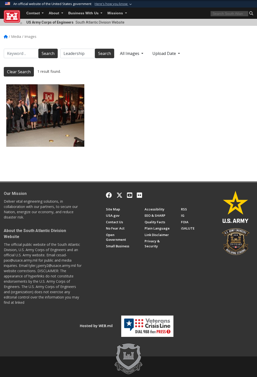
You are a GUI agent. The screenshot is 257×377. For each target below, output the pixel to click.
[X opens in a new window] (119, 195)
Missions (115, 13)
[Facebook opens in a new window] (109, 195)
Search (48, 53)
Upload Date (164, 53)
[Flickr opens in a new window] (139, 195)
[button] (114, 4)
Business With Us (84, 13)
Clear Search (19, 71)
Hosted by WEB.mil (96, 325)
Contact (33, 13)
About (54, 13)
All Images (130, 53)
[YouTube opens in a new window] (129, 195)
